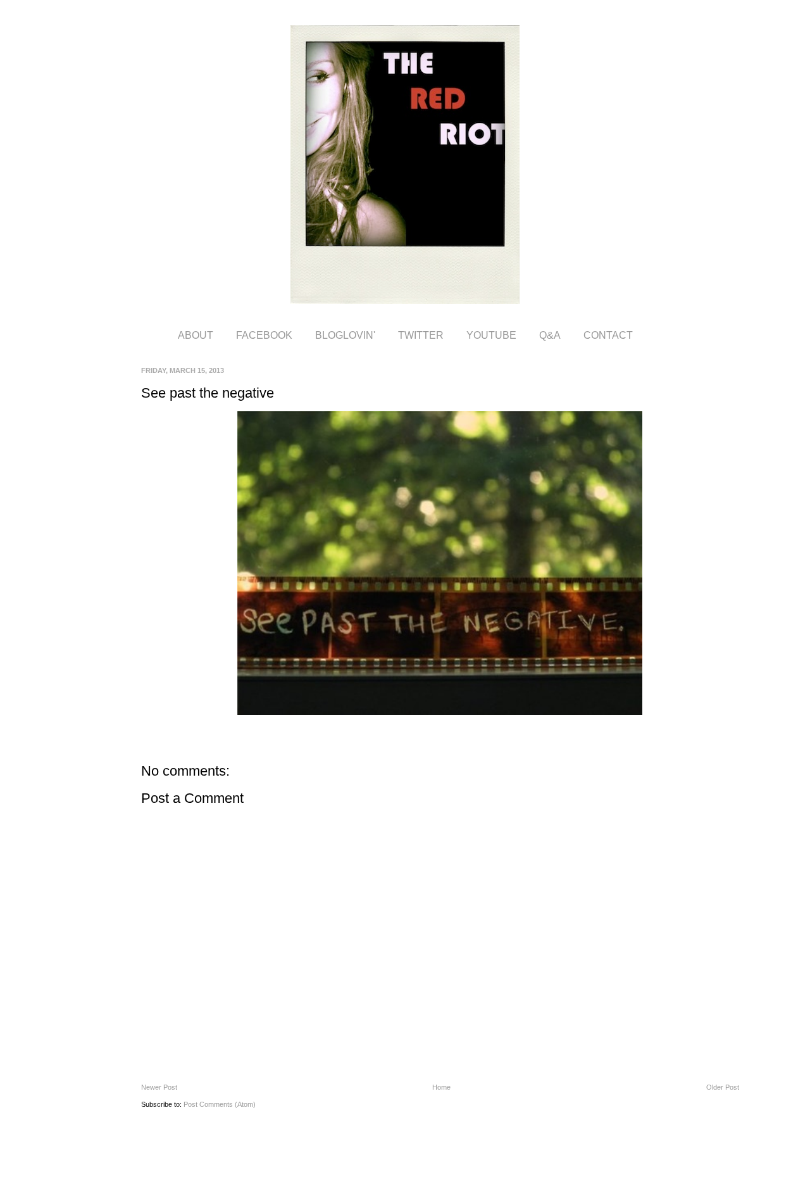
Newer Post (159, 1087)
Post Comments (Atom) (220, 1104)
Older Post (722, 1087)
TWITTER (421, 335)
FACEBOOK (264, 335)
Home (441, 1087)
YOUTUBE (491, 335)
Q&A (550, 335)
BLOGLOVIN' (345, 335)
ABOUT (195, 335)
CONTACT (608, 335)
